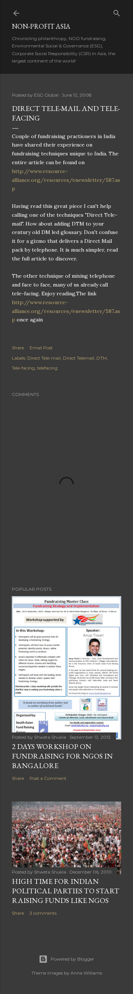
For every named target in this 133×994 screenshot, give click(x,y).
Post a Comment (48, 778)
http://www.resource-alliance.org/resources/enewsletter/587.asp (66, 180)
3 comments (43, 913)
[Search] (116, 11)
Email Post (41, 347)
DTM (101, 358)
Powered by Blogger (72, 959)
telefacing (47, 368)
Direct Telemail (78, 358)
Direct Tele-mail (44, 358)
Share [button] (18, 347)
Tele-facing (23, 368)
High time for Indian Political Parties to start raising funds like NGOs (65, 890)
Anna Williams (86, 973)
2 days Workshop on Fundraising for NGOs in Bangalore (62, 756)
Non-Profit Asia (41, 26)
